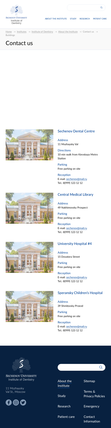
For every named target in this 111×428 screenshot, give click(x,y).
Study (73, 19)
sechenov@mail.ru (76, 179)
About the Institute (56, 19)
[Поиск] (101, 7)
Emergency (91, 406)
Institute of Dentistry (16, 21)
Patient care (100, 19)
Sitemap (89, 381)
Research (85, 19)
